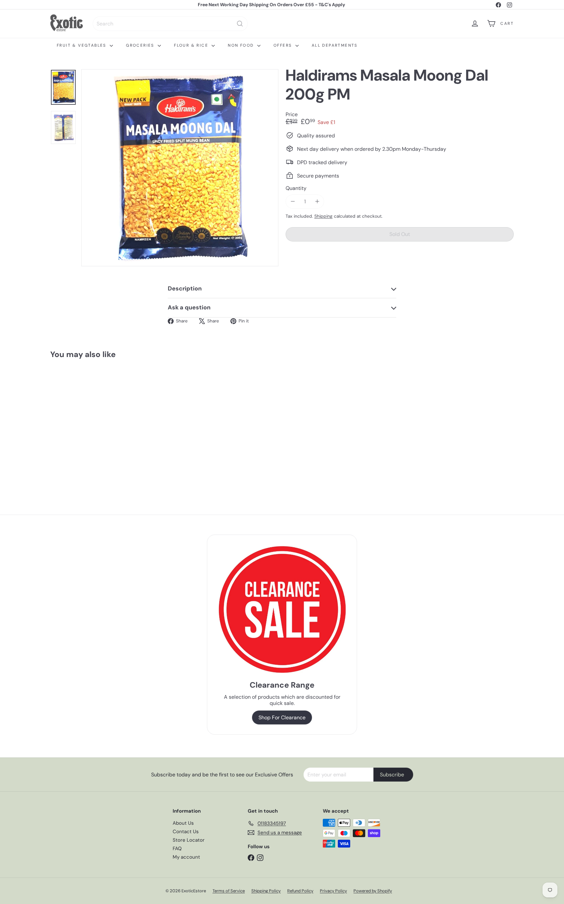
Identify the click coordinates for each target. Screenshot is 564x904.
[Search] (240, 23)
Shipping (323, 216)
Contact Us (186, 831)
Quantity (296, 188)
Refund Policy (300, 891)
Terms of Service (228, 891)
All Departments (335, 45)
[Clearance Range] (282, 609)
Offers (284, 45)
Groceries (141, 45)
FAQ (177, 848)
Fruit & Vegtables (82, 45)
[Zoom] (180, 168)
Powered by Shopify (372, 891)
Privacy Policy (333, 891)
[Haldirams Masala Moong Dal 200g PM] (86, 422)
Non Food (242, 45)
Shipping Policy (266, 891)
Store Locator (189, 840)
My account (186, 857)
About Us (183, 823)
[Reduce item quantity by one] (293, 202)
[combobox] (170, 23)
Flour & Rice (192, 45)
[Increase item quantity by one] (317, 202)
